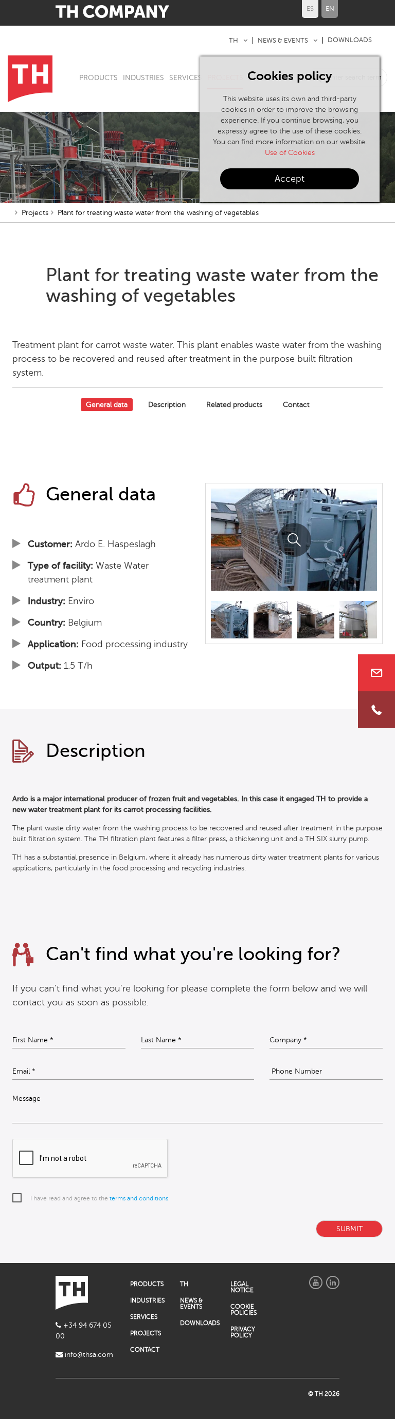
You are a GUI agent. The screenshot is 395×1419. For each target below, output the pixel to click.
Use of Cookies (290, 153)
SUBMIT (349, 1229)
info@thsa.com (88, 1354)
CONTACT (144, 1350)
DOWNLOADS (350, 40)
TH (233, 40)
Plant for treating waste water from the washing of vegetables (158, 213)
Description (167, 405)
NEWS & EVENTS (283, 40)
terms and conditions (139, 1198)
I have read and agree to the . (100, 1198)
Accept (289, 178)
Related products (234, 405)
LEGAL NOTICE (242, 1287)
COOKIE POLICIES (243, 1310)
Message (26, 1098)
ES (310, 8)
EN (330, 8)
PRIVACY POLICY (242, 1332)
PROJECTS (145, 1333)
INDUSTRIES (143, 78)
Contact (296, 405)
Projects (35, 213)
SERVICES (185, 78)
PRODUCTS (98, 78)
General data (107, 405)
